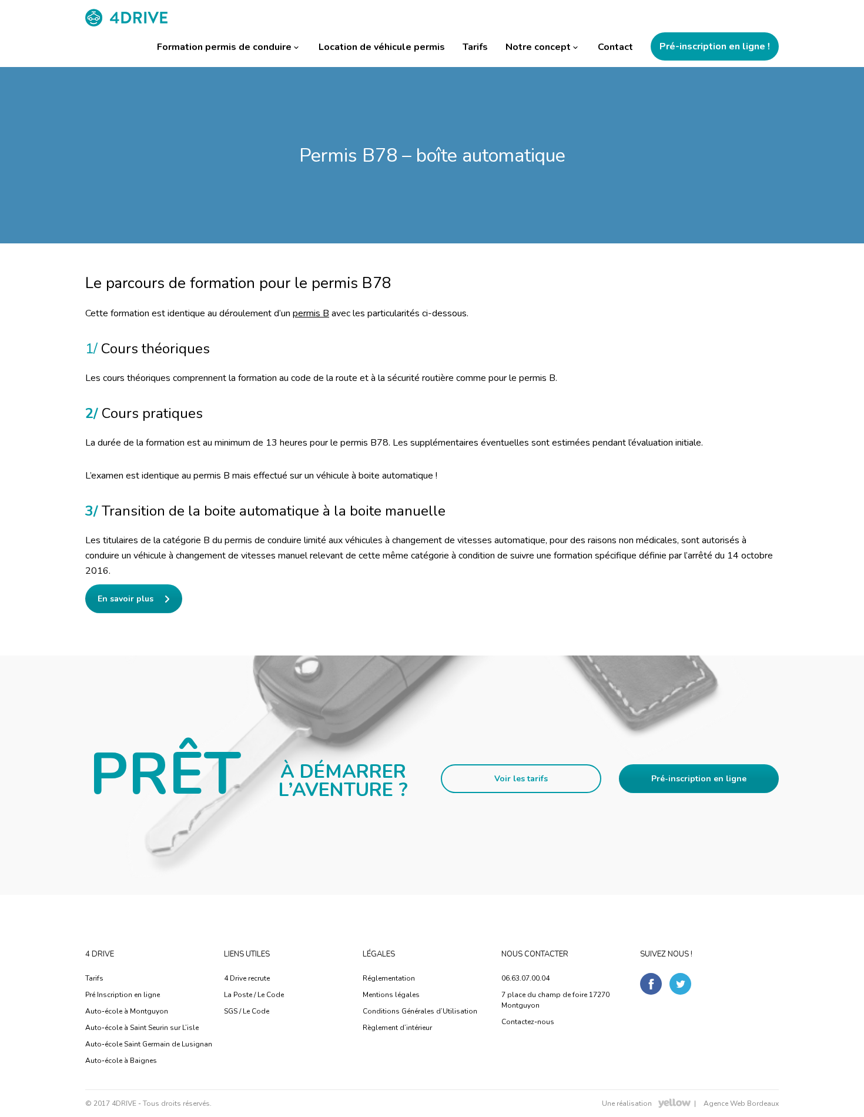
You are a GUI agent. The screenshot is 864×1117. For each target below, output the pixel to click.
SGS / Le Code (246, 1011)
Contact (615, 47)
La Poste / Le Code (254, 994)
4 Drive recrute (247, 978)
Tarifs (475, 47)
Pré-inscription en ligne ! (714, 46)
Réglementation (389, 978)
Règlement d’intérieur (397, 1027)
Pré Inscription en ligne (122, 994)
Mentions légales (391, 994)
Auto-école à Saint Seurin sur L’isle (142, 1027)
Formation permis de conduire (224, 47)
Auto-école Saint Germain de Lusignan (148, 1044)
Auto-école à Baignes (121, 1060)
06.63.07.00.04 (525, 978)
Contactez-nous (527, 1021)
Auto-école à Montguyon (126, 1011)
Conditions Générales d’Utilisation (420, 1011)
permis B (311, 313)
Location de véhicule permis (382, 47)
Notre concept (538, 47)
